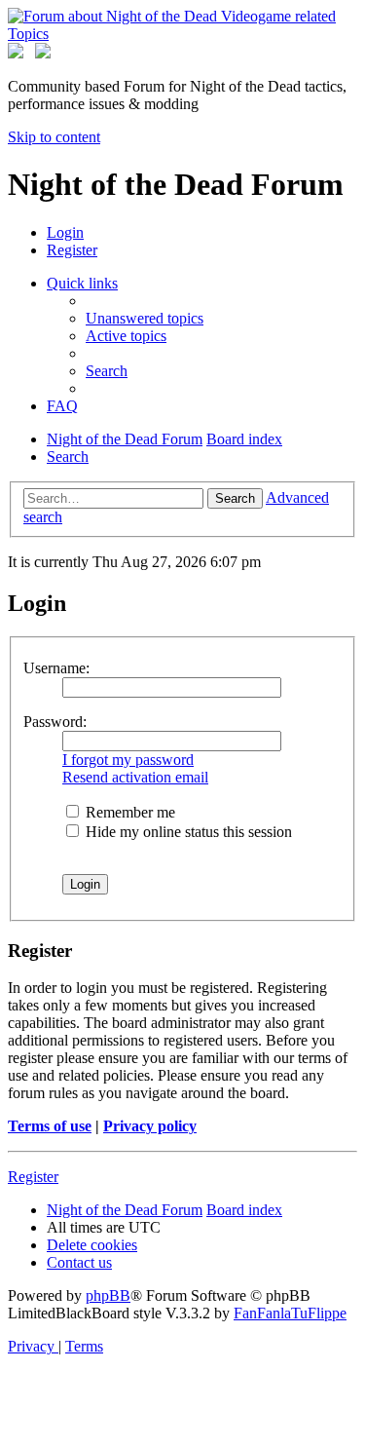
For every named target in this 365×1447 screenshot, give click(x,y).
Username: (56, 668)
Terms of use (49, 1126)
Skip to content (54, 137)
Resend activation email (135, 777)
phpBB (108, 1295)
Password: (55, 721)
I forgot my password (128, 759)
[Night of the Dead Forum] (182, 33)
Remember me (128, 812)
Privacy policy (150, 1126)
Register (33, 1176)
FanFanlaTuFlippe (290, 1313)
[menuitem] (65, 232)
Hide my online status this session (187, 831)
